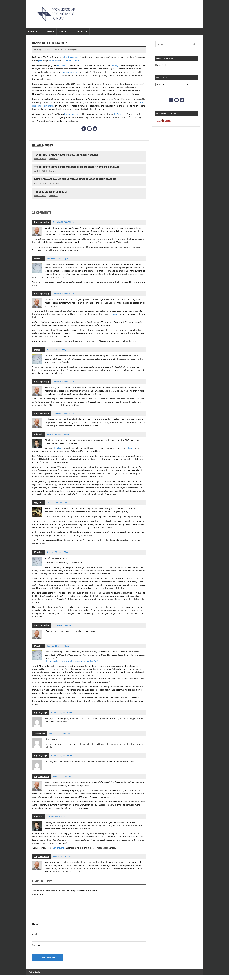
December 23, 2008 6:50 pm (59, 733)
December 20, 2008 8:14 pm (57, 350)
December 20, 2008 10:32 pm (58, 503)
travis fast (38, 502)
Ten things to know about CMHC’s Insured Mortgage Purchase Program (76, 167)
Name (35, 924)
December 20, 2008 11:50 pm (58, 552)
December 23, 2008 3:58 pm (61, 713)
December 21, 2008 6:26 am (63, 625)
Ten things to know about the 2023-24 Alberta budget (66, 155)
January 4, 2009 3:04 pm (56, 816)
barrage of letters (71, 72)
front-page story (71, 56)
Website (36, 945)
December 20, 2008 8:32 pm (63, 382)
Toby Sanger (55, 183)
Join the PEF (65, 31)
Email (35, 934)
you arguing (59, 847)
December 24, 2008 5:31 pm (61, 756)
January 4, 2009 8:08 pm (62, 856)
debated (57, 448)
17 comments (71, 49)
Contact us (81, 31)
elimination (61, 65)
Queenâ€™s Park (71, 60)
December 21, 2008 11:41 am (58, 646)
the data (114, 314)
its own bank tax (72, 114)
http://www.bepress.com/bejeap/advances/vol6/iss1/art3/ (72, 661)
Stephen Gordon (41, 222)
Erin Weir (58, 49)
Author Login (34, 972)
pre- (40, 60)
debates (129, 448)
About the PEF (35, 31)
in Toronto (119, 114)
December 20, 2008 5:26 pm (57, 258)
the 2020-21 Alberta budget (50, 191)
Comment (37, 894)
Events (50, 31)
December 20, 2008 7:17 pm (63, 294)
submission (54, 60)
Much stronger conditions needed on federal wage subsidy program (75, 179)
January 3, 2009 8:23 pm (62, 776)
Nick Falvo (53, 158)
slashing (114, 65)
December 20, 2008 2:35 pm (63, 222)
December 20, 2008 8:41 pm (63, 413)
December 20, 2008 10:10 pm (58, 434)
